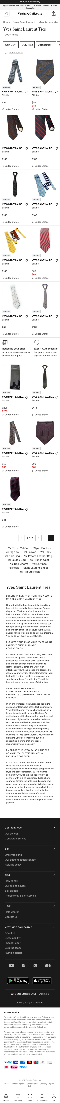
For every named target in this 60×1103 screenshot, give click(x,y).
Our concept (12, 833)
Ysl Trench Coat (39, 560)
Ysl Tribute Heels (30, 572)
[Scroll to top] (51, 538)
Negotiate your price (14, 348)
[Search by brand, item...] (6, 14)
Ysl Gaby (45, 552)
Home (6, 22)
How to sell (11, 881)
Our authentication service (20, 860)
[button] (54, 13)
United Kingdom (18, 1084)
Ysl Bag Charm (19, 564)
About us (10, 933)
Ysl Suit (24, 548)
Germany (43, 1084)
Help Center (12, 912)
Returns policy (13, 864)
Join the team (13, 948)
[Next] (39, 538)
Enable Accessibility (30, 1)
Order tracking (13, 855)
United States (32, 1084)
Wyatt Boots (40, 548)
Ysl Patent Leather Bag (38, 556)
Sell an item (11, 891)
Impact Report (13, 943)
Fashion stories (13, 953)
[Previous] (21, 538)
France (7, 1084)
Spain (51, 1084)
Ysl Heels (13, 568)
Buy (7, 849)
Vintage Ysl (12, 552)
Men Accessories (48, 22)
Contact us (11, 917)
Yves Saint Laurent (24, 22)
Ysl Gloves (29, 552)
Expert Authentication (46, 348)
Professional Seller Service (20, 895)
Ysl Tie (12, 548)
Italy (30, 1086)
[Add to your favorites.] (26, 92)
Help (8, 906)
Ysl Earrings (39, 564)
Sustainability (13, 938)
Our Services (13, 828)
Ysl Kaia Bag (12, 556)
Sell (8, 875)
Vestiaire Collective (18, 927)
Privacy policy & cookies (28, 1002)
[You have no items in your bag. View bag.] (54, 13)
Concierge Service (15, 838)
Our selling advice (15, 886)
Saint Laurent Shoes (35, 568)
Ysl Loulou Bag (17, 560)
